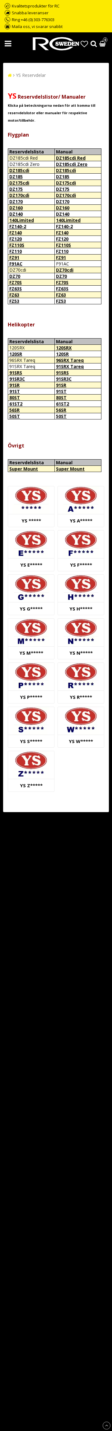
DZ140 (16, 214)
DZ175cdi (19, 183)
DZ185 (16, 177)
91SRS (15, 373)
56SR (14, 410)
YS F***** (81, 565)
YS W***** (81, 741)
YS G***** (31, 609)
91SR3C (17, 379)
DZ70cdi (64, 270)
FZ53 (14, 301)
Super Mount (23, 469)
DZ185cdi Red (71, 158)
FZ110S (16, 245)
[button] (84, 43)
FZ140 (15, 233)
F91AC (15, 264)
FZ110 (15, 251)
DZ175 (16, 189)
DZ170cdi (19, 195)
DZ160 (16, 208)
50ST (14, 416)
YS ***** (31, 520)
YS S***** (31, 741)
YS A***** (81, 520)
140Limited (21, 220)
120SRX (64, 348)
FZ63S (15, 289)
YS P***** (31, 697)
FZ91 (14, 257)
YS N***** (81, 653)
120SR (15, 354)
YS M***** (31, 653)
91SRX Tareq (70, 366)
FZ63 (14, 295)
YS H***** (80, 609)
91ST (14, 391)
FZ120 (15, 239)
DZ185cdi (19, 170)
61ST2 (15, 404)
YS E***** (31, 565)
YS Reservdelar (31, 75)
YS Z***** (31, 785)
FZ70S (15, 282)
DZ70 (14, 276)
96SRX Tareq (70, 360)
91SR (14, 385)
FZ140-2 (17, 226)
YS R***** (81, 697)
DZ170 (16, 201)
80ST (14, 397)
